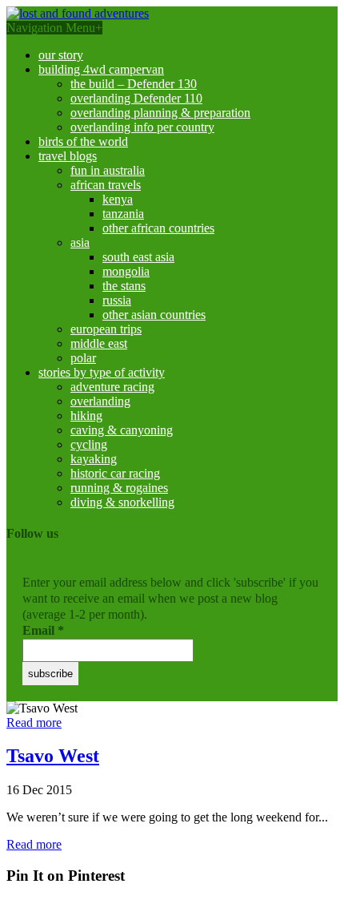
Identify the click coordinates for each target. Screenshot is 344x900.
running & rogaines (119, 487)
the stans (124, 286)
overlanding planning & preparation (160, 112)
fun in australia (107, 170)
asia (80, 242)
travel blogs (67, 156)
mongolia (126, 271)
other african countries (158, 228)
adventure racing (112, 386)
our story (60, 55)
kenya (117, 199)
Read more (34, 722)
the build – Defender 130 (133, 84)
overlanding (100, 401)
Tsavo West (52, 755)
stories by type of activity (101, 372)
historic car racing (115, 473)
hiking (86, 415)
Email (43, 630)
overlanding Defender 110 (136, 98)
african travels (105, 185)
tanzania (123, 213)
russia (116, 300)
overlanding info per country (142, 127)
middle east (98, 343)
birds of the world (83, 141)
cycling (88, 444)
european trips (106, 329)
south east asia (138, 257)
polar (83, 358)
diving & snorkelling (122, 502)
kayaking (93, 459)
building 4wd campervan (101, 69)
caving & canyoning (121, 430)
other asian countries (154, 314)
